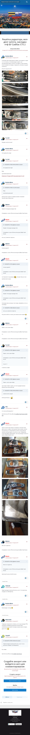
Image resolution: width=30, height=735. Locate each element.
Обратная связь (17, 730)
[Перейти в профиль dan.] (3, 407)
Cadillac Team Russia (17, 653)
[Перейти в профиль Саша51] (3, 636)
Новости (15, 716)
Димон (14, 224)
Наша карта (15, 719)
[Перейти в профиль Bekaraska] (3, 620)
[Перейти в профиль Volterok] (3, 586)
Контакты (15, 721)
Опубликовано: (11, 57)
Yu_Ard (14, 187)
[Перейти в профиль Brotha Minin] (3, 57)
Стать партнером (15, 720)
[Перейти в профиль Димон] (3, 205)
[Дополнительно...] (26, 57)
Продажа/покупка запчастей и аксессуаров (18, 50)
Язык (6, 730)
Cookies (23, 730)
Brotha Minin (17, 48)
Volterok (15, 640)
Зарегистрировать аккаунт (15, 680)
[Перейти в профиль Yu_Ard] (3, 138)
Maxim (14, 307)
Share (7, 697)
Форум (15, 717)
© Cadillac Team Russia (15, 733)
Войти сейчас (15, 690)
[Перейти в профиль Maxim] (3, 220)
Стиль (10, 730)
